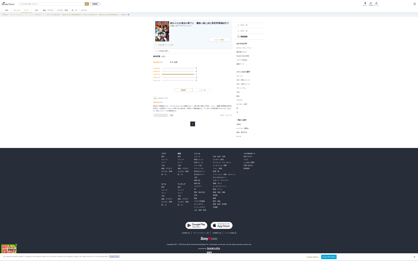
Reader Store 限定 (242, 56)
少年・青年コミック (243, 80)
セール (238, 136)
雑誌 (237, 96)
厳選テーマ (240, 64)
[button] (230, 233)
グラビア (239, 100)
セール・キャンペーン (244, 48)
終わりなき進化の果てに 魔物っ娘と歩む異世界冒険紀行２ (101, 14)
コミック (239, 76)
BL (237, 108)
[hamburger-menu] (414, 3)
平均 (171, 62)
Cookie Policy (114, 256)
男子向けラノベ (39, 14)
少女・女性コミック (243, 84)
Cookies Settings (312, 257)
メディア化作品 (241, 60)
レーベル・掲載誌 (242, 128)
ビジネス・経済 (241, 104)
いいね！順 (202, 90)
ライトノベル (29, 14)
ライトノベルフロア (16, 14)
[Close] (414, 257)
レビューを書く (219, 40)
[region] (209, 257)
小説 (237, 92)
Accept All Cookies (328, 257)
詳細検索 (95, 4)
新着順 (183, 90)
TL (237, 112)
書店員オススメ (241, 52)
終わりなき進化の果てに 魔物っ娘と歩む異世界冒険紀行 (64, 14)
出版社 (238, 124)
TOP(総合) (5, 14)
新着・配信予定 (241, 132)
